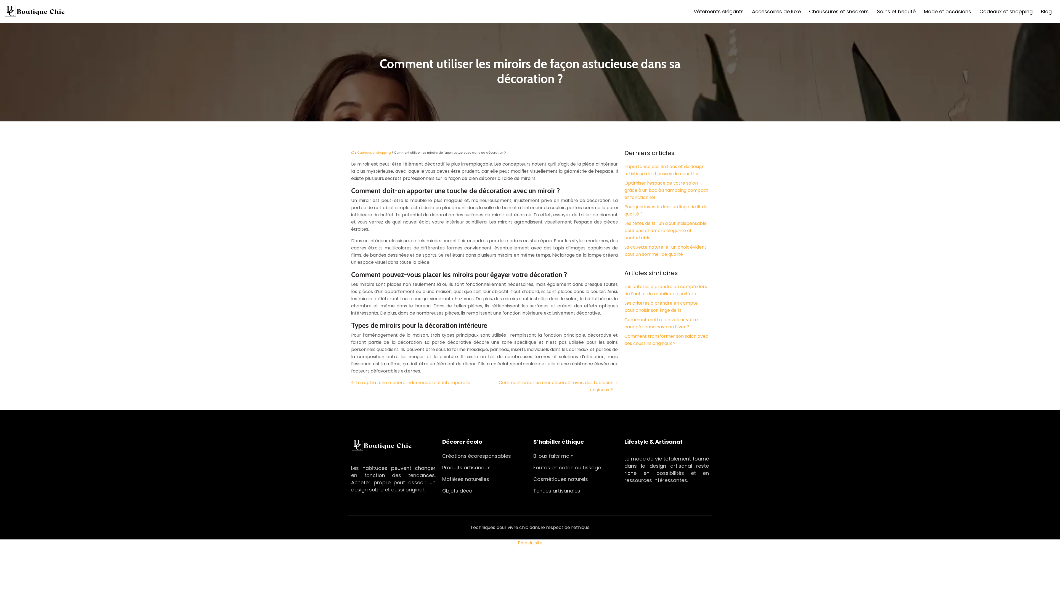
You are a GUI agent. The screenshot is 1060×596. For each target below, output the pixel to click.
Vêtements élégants (719, 11)
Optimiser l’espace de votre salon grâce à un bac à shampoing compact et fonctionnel (666, 190)
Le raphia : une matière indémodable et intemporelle (413, 382)
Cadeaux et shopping (1006, 11)
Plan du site (530, 543)
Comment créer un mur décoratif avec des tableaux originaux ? (556, 386)
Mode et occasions (947, 11)
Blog (1046, 11)
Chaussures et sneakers (839, 11)
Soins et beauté (896, 11)
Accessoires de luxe (776, 11)
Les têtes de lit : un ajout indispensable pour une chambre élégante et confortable (665, 230)
